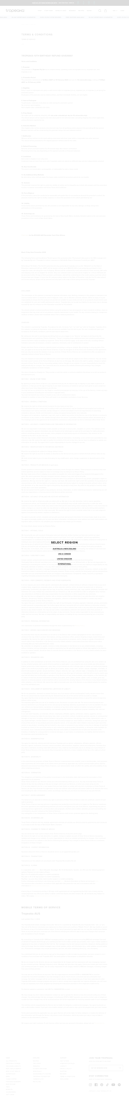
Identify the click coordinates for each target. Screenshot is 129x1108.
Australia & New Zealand (64, 549)
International (64, 564)
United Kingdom (64, 559)
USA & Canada (64, 554)
